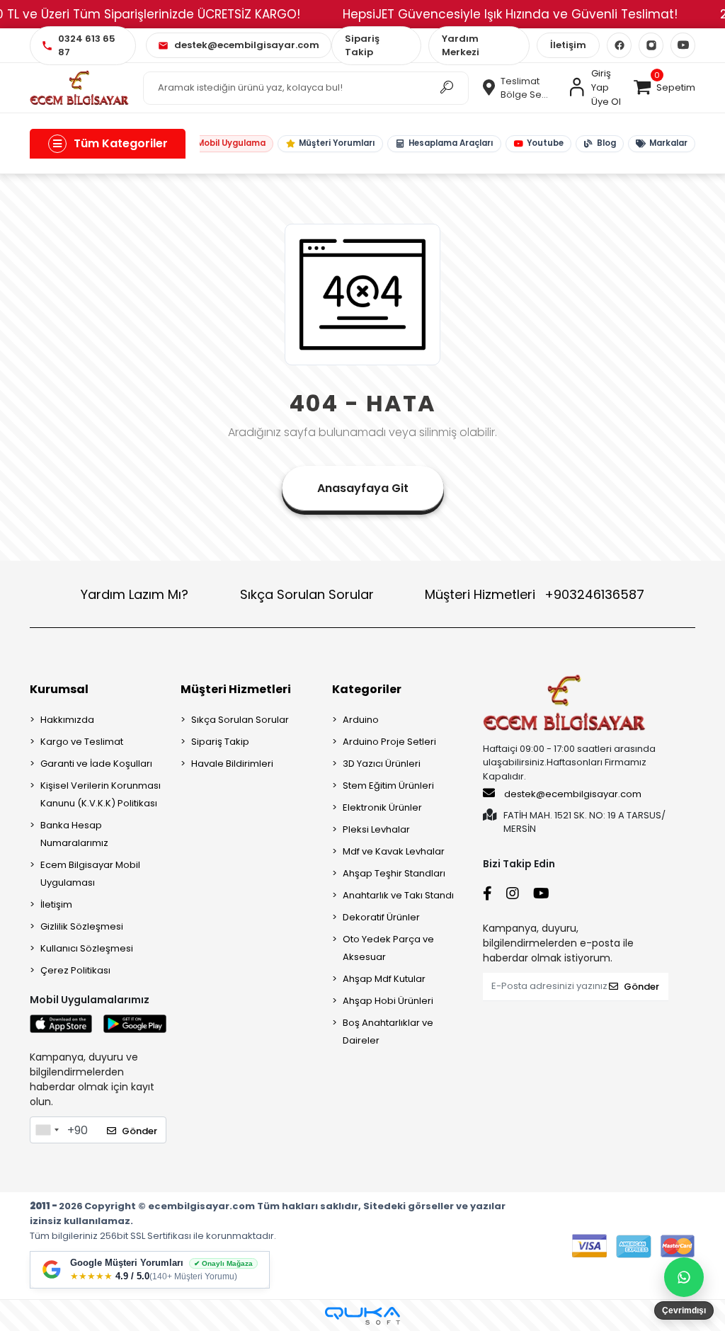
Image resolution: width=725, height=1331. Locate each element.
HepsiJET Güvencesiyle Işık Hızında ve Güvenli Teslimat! (510, 14)
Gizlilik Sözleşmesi (81, 926)
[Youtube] (682, 45)
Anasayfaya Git (363, 488)
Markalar (668, 143)
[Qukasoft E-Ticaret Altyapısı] (362, 1316)
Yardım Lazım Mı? (134, 594)
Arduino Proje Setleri (389, 741)
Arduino (361, 719)
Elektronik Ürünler (382, 807)
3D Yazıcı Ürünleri (382, 763)
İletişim (568, 45)
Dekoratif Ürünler (381, 917)
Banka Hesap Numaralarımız (74, 834)
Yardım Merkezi (460, 45)
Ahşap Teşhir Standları (394, 873)
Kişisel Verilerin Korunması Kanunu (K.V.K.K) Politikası (100, 794)
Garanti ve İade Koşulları (96, 763)
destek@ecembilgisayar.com (572, 794)
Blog (606, 143)
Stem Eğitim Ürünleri (388, 785)
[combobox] (46, 1130)
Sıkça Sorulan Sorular (307, 594)
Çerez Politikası (75, 970)
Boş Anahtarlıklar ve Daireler (388, 1031)
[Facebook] (619, 45)
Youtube (545, 143)
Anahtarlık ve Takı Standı (398, 895)
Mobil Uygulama (231, 143)
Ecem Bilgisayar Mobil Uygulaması (90, 873)
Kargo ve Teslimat (81, 741)
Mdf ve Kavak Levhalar (394, 851)
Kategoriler (366, 689)
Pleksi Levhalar (376, 829)
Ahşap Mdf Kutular (384, 979)
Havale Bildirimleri (232, 763)
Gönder (139, 1131)
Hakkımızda (67, 719)
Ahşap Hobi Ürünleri (388, 1000)
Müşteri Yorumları (337, 143)
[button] (664, 88)
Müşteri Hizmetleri (534, 594)
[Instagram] (651, 45)
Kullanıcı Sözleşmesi (86, 948)
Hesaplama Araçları (451, 143)
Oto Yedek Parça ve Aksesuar (388, 948)
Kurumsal (59, 689)
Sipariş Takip (362, 45)
